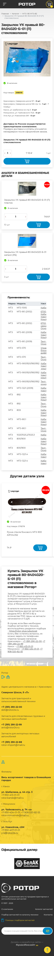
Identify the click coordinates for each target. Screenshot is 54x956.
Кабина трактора (46, 389)
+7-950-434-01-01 (30, 649)
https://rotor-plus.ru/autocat (23, 631)
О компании (7, 909)
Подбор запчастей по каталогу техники (19, 915)
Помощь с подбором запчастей (19, 920)
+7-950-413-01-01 (24, 646)
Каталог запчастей (44, 909)
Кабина (45, 307)
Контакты (48, 915)
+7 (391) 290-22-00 (32, 641)
